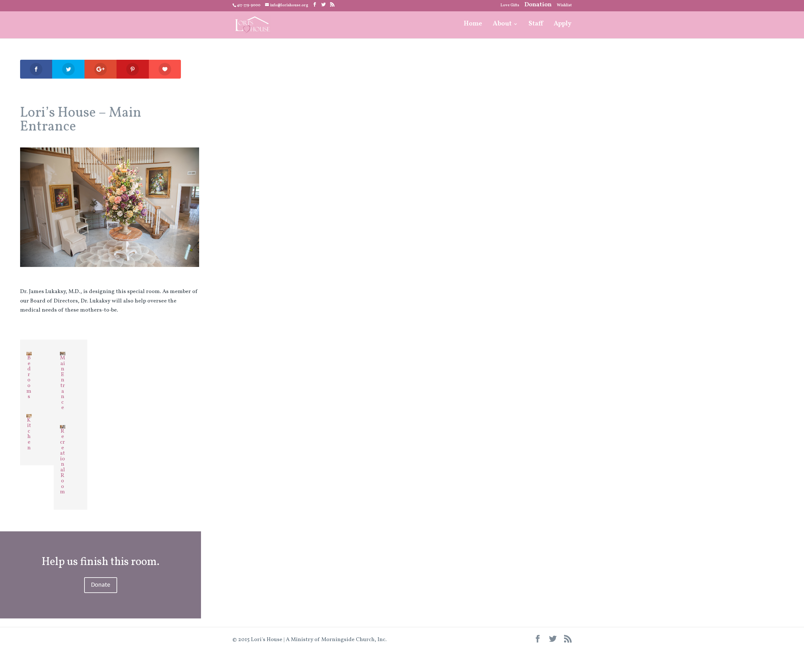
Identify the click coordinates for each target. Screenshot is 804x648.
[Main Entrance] (62, 350)
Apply (563, 25)
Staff (536, 25)
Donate (100, 585)
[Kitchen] (29, 413)
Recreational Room (62, 461)
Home (473, 25)
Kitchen (29, 434)
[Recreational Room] (62, 424)
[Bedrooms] (29, 350)
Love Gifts (510, 5)
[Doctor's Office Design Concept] (109, 267)
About (502, 25)
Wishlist (564, 5)
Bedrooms (28, 377)
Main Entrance (62, 383)
